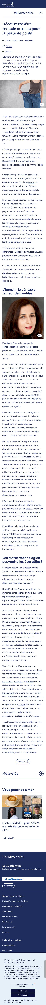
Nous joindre (7, 950)
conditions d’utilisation (12, 1002)
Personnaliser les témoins (24, 986)
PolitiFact (18, 681)
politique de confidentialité (21, 1000)
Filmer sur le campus (10, 917)
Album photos (7, 911)
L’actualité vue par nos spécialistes (15, 901)
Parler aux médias (8, 927)
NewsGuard (8, 693)
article (31, 182)
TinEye (21, 704)
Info (42, 104)
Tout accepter (23, 995)
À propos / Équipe (8, 945)
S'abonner (8, 886)
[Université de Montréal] (8, 4)
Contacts (5, 932)
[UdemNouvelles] (22, 13)
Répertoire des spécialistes (12, 906)
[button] (41, 13)
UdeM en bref (7, 922)
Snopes (29, 681)
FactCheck (7, 681)
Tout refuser (23, 991)
